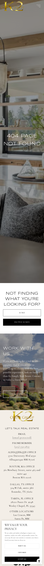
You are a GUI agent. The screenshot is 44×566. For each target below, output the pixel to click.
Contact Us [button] (15, 394)
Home (22, 313)
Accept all (22, 559)
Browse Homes (22, 322)
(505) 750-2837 (22, 446)
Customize (22, 552)
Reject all (22, 546)
